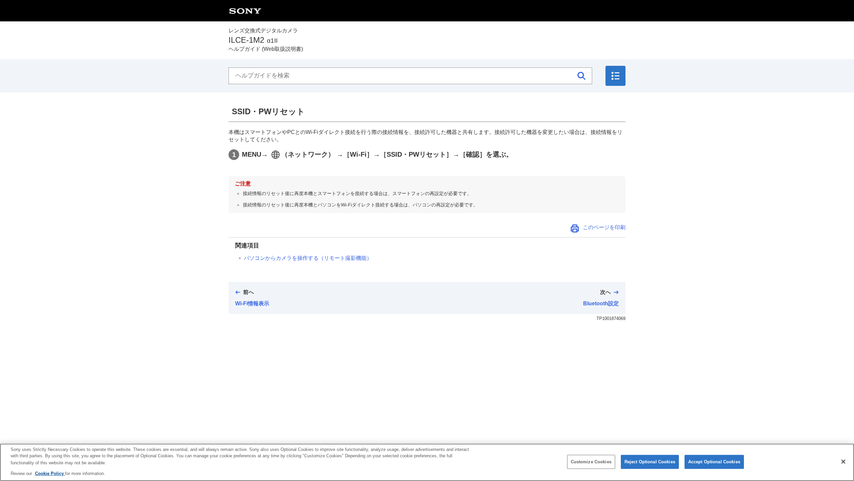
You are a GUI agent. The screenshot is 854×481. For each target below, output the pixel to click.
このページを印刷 (604, 227)
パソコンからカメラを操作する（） (308, 258)
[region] (427, 462)
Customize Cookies (591, 461)
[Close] (843, 461)
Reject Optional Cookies (649, 461)
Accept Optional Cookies (714, 461)
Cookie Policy (50, 473)
